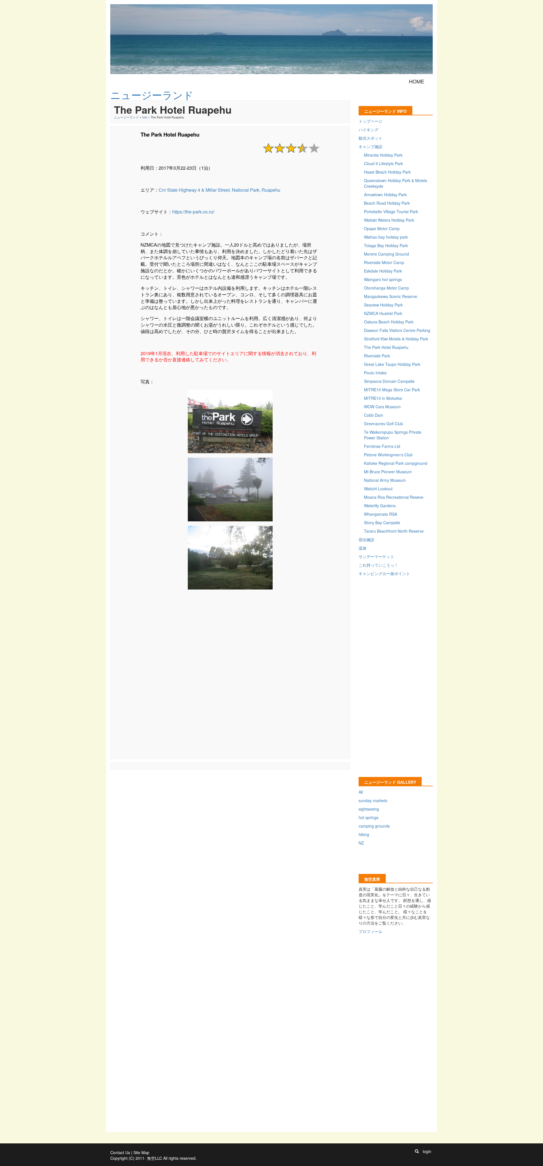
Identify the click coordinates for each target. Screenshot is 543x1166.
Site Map (141, 1152)
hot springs (368, 817)
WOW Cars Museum (382, 406)
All (361, 792)
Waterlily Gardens (380, 505)
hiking (364, 834)
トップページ (370, 121)
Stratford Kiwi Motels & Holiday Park (396, 339)
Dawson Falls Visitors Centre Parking (397, 330)
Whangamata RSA (380, 514)
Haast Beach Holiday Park (387, 172)
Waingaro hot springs (383, 279)
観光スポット (370, 138)
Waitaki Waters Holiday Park (389, 220)
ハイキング (368, 129)
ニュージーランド (126, 117)
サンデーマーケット (376, 556)
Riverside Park (377, 356)
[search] (417, 1151)
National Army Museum (385, 480)
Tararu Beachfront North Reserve (394, 531)
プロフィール (370, 931)
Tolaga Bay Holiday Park (386, 245)
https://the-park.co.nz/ (193, 211)
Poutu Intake (375, 372)
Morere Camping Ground (386, 254)
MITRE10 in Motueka (383, 398)
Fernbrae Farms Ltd (382, 446)
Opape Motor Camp (382, 228)
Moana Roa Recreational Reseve (393, 497)
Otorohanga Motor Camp (386, 288)
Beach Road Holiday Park (387, 203)
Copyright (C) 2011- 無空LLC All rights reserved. (153, 1158)
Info (144, 117)
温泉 (363, 548)
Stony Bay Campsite (382, 522)
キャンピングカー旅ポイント (384, 573)
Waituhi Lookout (378, 488)
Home (416, 81)
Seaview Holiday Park (383, 305)
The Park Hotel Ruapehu (386, 347)
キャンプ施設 (370, 146)
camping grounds (374, 826)
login (427, 1151)
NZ (361, 843)
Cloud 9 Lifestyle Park (383, 163)
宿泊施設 (366, 539)
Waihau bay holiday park (386, 237)
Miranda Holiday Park (383, 155)
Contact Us (120, 1152)
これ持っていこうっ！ (378, 565)
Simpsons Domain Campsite (389, 381)
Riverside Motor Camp (384, 262)
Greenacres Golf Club (383, 423)
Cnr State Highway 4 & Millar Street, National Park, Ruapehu (219, 190)
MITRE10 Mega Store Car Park (392, 389)
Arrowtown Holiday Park (385, 194)
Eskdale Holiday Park (383, 271)
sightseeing (369, 809)
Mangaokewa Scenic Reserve (390, 296)
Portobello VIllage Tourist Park (391, 211)
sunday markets (373, 800)
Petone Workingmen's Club (388, 454)
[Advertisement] (230, 681)
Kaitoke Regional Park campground (395, 463)
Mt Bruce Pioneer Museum (388, 471)
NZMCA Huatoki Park (383, 313)
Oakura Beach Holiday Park (388, 322)
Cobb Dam (373, 415)
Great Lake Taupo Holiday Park (392, 364)
